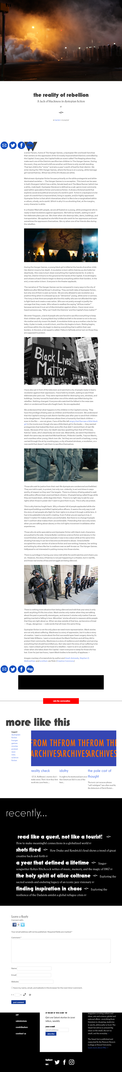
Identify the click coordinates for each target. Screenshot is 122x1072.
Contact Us (21, 1033)
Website (15, 982)
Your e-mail (50, 1026)
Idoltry (63, 770)
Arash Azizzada (72, 658)
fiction (14, 737)
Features (57, 120)
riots (13, 755)
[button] (15, 926)
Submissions (21, 1021)
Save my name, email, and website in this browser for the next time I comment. (48, 988)
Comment (16, 937)
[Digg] (30, 145)
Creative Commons (65, 661)
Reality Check (40, 770)
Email (13, 975)
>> (108, 1033)
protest (14, 749)
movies (14, 746)
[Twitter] (13, 145)
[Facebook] (21, 145)
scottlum (44, 661)
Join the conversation (61, 701)
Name (14, 968)
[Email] (4, 145)
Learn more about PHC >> (98, 1048)
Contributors (22, 1027)
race (13, 752)
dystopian (15, 735)
